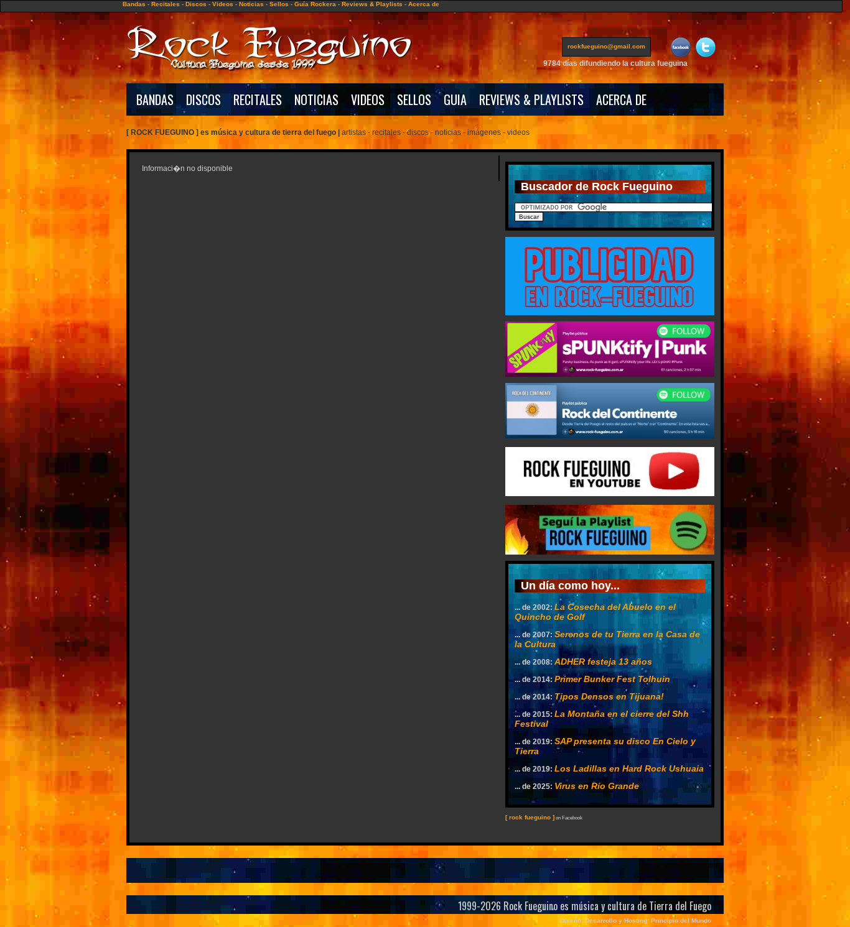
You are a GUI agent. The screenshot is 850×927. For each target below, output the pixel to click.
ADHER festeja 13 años (603, 661)
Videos (222, 4)
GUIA (455, 99)
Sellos (279, 4)
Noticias (251, 4)
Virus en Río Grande (596, 786)
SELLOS (414, 99)
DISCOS (203, 99)
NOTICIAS (316, 99)
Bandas (134, 4)
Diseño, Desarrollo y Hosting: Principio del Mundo (635, 920)
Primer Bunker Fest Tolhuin (612, 679)
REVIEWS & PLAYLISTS (531, 99)
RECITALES (257, 99)
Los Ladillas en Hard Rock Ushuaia (629, 768)
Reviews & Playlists (372, 4)
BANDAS (155, 99)
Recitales (165, 4)
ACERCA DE (621, 99)
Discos (196, 4)
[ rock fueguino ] (529, 817)
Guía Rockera (315, 4)
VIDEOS (368, 99)
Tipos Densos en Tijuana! (609, 696)
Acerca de (423, 4)
